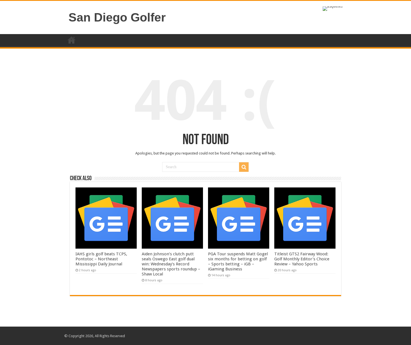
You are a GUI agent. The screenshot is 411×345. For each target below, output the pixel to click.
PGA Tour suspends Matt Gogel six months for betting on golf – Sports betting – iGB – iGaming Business (238, 261)
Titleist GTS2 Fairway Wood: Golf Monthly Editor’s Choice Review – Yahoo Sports (301, 259)
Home (71, 40)
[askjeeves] (332, 8)
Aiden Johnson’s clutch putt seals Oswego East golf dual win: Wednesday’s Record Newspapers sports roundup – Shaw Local (171, 264)
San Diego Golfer (117, 17)
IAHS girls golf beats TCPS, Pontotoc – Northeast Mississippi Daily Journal (101, 259)
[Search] (244, 167)
